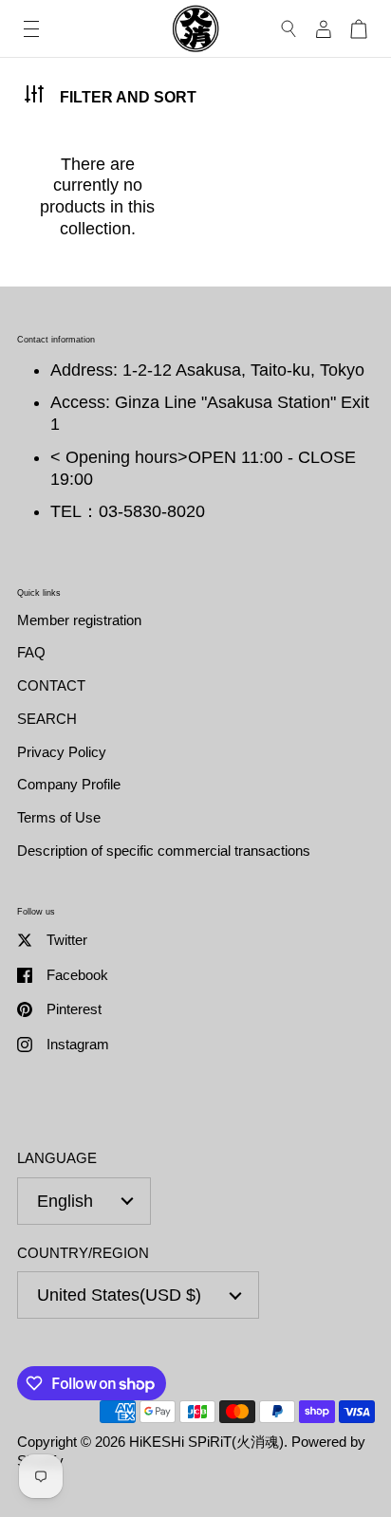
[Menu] (31, 29)
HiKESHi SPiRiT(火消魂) (206, 1442)
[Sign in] (323, 29)
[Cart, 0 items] (358, 29)
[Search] (289, 29)
